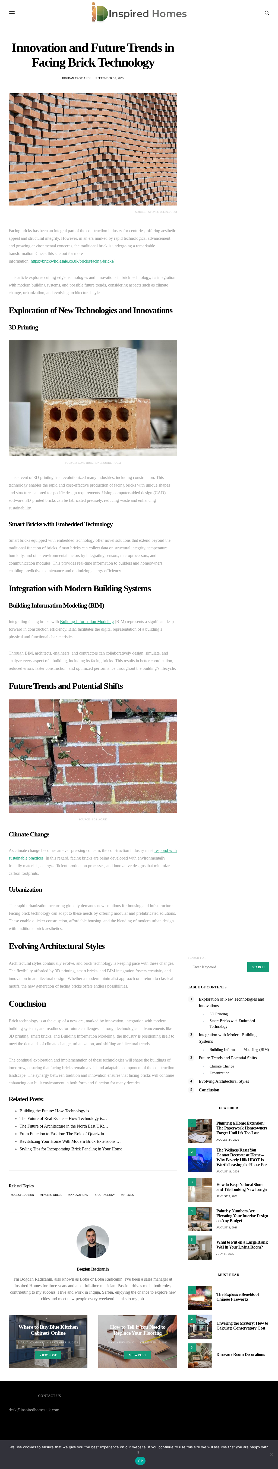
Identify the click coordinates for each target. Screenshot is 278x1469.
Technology (105, 1194)
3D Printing (219, 1014)
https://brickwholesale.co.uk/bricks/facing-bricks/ (72, 261)
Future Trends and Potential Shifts (228, 1058)
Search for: (197, 957)
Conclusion (209, 1090)
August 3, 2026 (227, 1196)
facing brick (52, 1194)
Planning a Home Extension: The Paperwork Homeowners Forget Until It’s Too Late (241, 1128)
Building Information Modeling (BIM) (239, 1050)
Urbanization (219, 1073)
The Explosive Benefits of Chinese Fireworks (237, 1297)
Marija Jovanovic (31, 1342)
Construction (23, 1194)
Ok (140, 1461)
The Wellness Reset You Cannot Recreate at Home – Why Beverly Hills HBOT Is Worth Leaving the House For (241, 1157)
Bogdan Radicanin (76, 78)
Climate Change (222, 1066)
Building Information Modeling (87, 621)
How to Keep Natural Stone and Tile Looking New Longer (242, 1187)
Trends (128, 1194)
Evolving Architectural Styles (224, 1081)
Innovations (79, 1194)
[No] (271, 1454)
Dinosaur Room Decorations (240, 1354)
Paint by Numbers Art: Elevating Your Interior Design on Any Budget (242, 1216)
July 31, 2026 (225, 1253)
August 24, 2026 (227, 1139)
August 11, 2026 (227, 1171)
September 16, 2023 (110, 78)
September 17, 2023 (154, 1342)
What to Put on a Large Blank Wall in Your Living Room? (242, 1244)
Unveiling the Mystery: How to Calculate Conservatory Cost (242, 1325)
